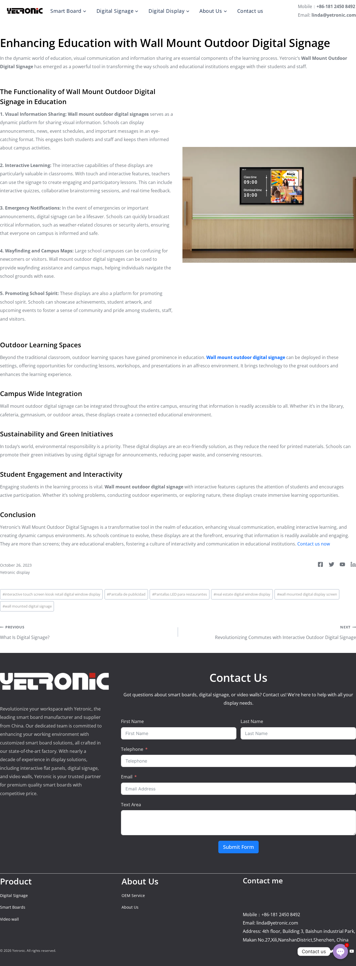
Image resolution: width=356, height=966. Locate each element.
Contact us (250, 11)
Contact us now (313, 544)
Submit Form (238, 847)
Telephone (132, 749)
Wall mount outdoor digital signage (245, 357)
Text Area (131, 805)
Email (126, 777)
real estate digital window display (242, 594)
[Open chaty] (340, 951)
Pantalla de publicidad (126, 594)
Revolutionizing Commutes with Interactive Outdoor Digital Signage (285, 632)
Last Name (252, 721)
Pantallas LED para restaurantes (179, 594)
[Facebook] (322, 951)
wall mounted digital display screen (307, 594)
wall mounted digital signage (27, 606)
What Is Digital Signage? (25, 632)
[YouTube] (351, 951)
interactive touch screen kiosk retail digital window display (51, 594)
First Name (132, 721)
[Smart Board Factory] (25, 11)
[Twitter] (332, 951)
